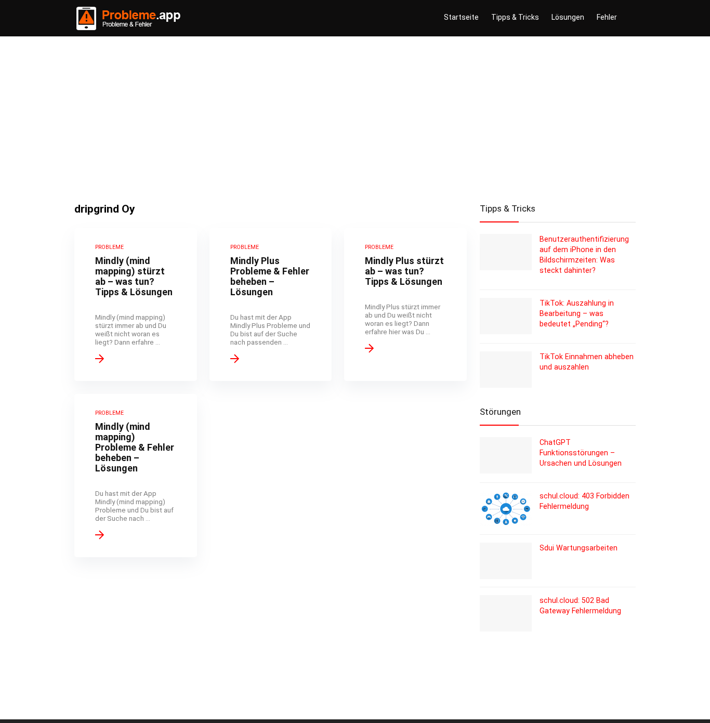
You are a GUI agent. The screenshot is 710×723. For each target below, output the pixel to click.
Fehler (607, 17)
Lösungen (567, 17)
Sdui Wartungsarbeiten (578, 548)
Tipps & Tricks (515, 17)
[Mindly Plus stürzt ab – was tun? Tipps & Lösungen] (405, 304)
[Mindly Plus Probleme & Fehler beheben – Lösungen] (270, 304)
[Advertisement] (355, 114)
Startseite (461, 17)
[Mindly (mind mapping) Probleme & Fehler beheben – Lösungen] (135, 475)
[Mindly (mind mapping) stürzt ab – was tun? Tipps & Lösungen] (135, 304)
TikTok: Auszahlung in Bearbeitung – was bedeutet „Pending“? (577, 313)
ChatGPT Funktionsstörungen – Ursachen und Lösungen (581, 452)
